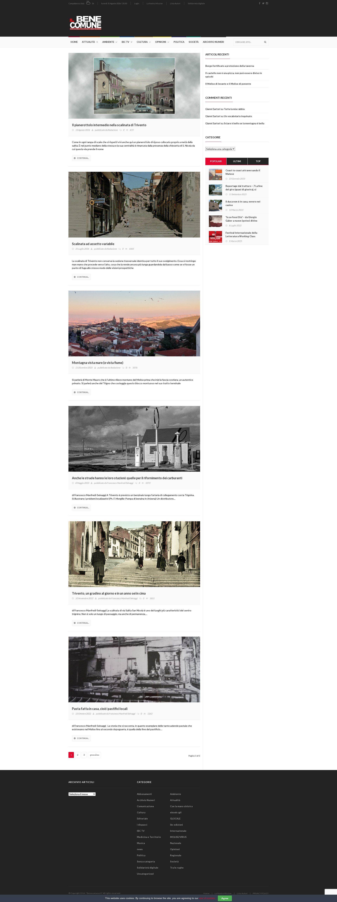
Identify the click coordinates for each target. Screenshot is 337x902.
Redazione (113, 130)
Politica (179, 41)
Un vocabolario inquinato (238, 116)
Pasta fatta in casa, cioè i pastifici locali (99, 709)
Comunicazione (145, 806)
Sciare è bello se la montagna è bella (244, 123)
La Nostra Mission (155, 3)
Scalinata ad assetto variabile (93, 244)
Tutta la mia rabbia (234, 109)
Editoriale (142, 818)
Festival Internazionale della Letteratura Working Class (241, 234)
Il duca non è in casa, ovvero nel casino (243, 203)
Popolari (216, 161)
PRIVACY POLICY (261, 893)
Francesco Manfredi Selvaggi (120, 483)
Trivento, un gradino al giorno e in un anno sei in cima (109, 593)
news (140, 849)
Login (136, 3)
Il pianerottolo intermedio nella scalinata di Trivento (109, 125)
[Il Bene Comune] (96, 22)
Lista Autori (175, 3)
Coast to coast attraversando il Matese (243, 172)
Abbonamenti (144, 794)
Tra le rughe (177, 867)
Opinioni (160, 41)
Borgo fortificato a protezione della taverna (229, 66)
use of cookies (207, 898)
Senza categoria (146, 861)
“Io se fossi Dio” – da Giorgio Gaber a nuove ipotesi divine (241, 219)
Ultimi (237, 161)
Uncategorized (145, 873)
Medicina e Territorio (149, 837)
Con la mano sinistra (181, 806)
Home (74, 41)
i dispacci (142, 824)
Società (194, 41)
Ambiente (108, 41)
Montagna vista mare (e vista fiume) (97, 363)
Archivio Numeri (213, 41)
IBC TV (125, 41)
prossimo (94, 755)
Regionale (175, 855)
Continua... (83, 158)
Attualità (88, 41)
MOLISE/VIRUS (178, 837)
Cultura (142, 41)
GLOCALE (175, 818)
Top (258, 161)
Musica (141, 843)
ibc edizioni (176, 824)
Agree (224, 898)
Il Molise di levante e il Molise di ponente (228, 83)
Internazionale (178, 830)
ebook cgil (175, 812)
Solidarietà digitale (196, 3)
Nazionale (175, 843)
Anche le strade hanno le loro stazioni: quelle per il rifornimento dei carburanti (127, 478)
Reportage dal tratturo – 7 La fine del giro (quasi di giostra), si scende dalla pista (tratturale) (244, 189)
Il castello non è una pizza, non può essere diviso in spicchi (233, 75)
